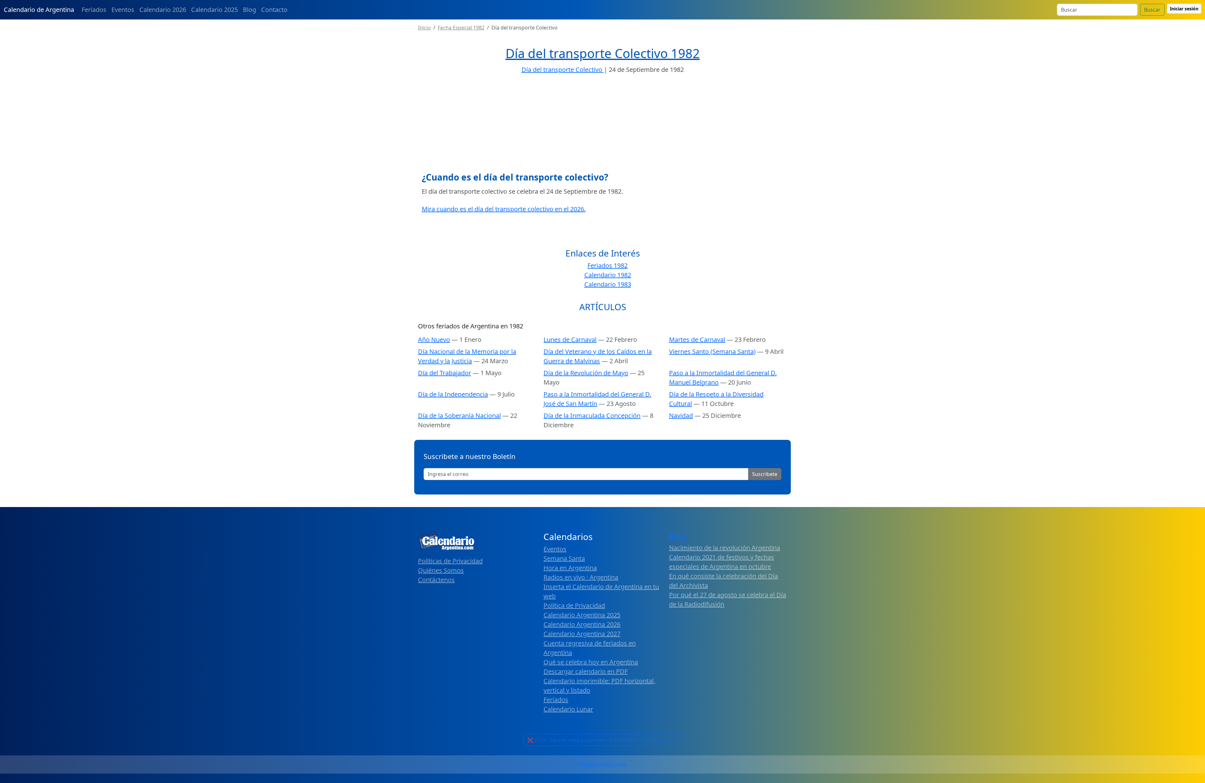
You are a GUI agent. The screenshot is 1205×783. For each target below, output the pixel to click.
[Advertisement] (602, 125)
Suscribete (764, 474)
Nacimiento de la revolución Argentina (724, 547)
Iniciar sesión (1184, 9)
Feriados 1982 (607, 265)
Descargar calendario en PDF (586, 671)
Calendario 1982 (607, 275)
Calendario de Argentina (39, 9)
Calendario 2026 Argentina (602, 764)
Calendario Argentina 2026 (582, 624)
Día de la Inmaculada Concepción (592, 415)
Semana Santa (564, 558)
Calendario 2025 (214, 9)
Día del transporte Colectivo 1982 (603, 53)
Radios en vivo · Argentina (581, 577)
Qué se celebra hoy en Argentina (591, 662)
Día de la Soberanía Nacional (459, 415)
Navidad (681, 415)
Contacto (274, 9)
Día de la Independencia (453, 394)
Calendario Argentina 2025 (582, 615)
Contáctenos (436, 579)
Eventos (122, 9)
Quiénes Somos (441, 570)
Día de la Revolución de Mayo (586, 373)
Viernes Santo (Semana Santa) (712, 351)
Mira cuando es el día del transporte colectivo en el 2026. (504, 209)
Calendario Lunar (568, 709)
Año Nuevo (434, 339)
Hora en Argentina (570, 568)
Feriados (94, 9)
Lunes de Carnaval (570, 339)
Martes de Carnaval (697, 339)
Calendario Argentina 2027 (582, 633)
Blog (249, 9)
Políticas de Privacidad (450, 561)
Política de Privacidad (574, 605)
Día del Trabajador (444, 373)
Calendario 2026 (162, 9)
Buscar (1152, 9)
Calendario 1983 (607, 284)
